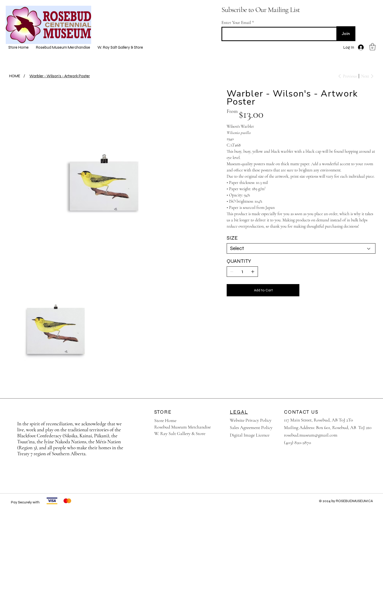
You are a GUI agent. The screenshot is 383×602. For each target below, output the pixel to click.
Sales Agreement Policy (251, 427)
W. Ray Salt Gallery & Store (179, 433)
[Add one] (253, 271)
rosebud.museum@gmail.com (310, 435)
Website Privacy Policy (250, 420)
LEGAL (239, 412)
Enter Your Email (236, 22)
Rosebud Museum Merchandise (182, 427)
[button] (372, 46)
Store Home (165, 420)
